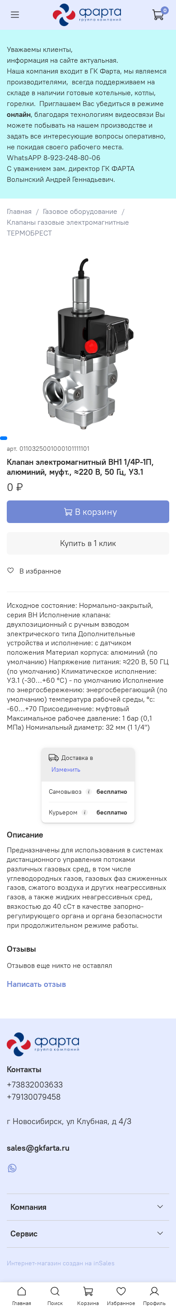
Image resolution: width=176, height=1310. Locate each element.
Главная (19, 211)
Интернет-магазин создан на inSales (61, 1263)
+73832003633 (35, 1085)
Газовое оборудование (80, 211)
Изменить (65, 769)
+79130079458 (34, 1097)
